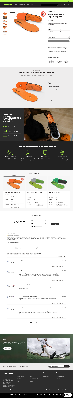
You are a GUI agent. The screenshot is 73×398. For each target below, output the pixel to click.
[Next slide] (5, 35)
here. (60, 57)
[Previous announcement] (67, 1)
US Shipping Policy (43, 394)
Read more (21, 276)
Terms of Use (30, 394)
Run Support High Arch (54, 192)
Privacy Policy (8, 394)
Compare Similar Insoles (36, 173)
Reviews (31, 376)
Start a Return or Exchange (34, 378)
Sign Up (66, 366)
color (11, 253)
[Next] (53, 100)
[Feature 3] (30, 97)
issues (35, 253)
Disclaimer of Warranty (36, 394)
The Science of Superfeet (20, 376)
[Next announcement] (69, 1)
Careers (18, 384)
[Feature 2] (33, 88)
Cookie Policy (19, 394)
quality (27, 253)
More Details (7, 194)
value (31, 253)
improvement (16, 253)
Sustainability (19, 378)
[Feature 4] (16, 89)
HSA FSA (18, 381)
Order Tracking (32, 383)
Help (59, 389)
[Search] (56, 5)
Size (48, 34)
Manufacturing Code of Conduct (57, 394)
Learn (31, 4)
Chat (65, 389)
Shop (16, 4)
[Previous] (48, 100)
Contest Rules (49, 394)
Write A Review (55, 224)
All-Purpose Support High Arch (34, 192)
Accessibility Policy (25, 394)
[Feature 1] (20, 85)
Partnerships (58, 378)
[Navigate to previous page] (28, 322)
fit (20, 253)
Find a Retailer (51, 389)
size (8, 253)
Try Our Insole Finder (14, 1)
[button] (68, 5)
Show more (39, 253)
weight (23, 253)
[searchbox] (11, 248)
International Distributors (60, 376)
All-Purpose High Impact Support (56, 15)
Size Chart (68, 34)
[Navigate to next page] (45, 322)
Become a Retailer (46, 376)
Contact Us (31, 381)
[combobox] (49, 5)
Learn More (7, 348)
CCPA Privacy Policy (13, 394)
